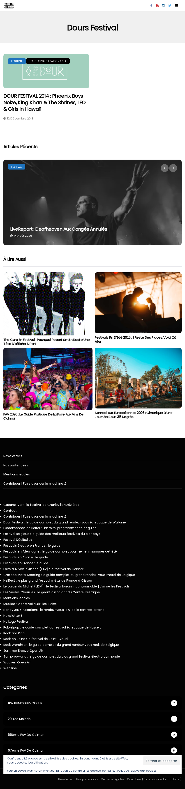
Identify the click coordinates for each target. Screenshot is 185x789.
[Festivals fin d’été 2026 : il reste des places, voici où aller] (138, 302)
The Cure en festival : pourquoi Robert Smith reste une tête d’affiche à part (46, 341)
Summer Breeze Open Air (23, 650)
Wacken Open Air (17, 662)
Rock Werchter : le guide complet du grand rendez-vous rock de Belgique (61, 644)
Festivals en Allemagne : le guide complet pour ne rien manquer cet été (60, 551)
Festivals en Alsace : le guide (25, 557)
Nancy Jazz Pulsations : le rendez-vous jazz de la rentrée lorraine (53, 610)
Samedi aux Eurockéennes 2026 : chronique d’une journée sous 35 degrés (133, 414)
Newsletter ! (12, 456)
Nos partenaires (15, 465)
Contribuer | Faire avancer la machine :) (34, 484)
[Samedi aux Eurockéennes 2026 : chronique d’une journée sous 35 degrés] (138, 378)
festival (17, 61)
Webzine (10, 668)
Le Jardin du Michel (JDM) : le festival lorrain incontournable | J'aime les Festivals (66, 586)
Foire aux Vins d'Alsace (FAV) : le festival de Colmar (43, 569)
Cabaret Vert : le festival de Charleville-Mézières (41, 504)
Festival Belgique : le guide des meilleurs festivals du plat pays (51, 534)
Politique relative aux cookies (137, 771)
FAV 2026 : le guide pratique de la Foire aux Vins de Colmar (43, 416)
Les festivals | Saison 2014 (48, 61)
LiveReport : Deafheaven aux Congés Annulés (58, 229)
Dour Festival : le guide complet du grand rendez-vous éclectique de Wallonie (64, 522)
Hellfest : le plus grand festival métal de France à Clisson (47, 580)
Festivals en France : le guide (25, 563)
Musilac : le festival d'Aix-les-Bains (30, 604)
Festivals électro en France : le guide (31, 545)
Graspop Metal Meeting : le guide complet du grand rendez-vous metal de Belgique (69, 575)
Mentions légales (16, 474)
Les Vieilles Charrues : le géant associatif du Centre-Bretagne (51, 592)
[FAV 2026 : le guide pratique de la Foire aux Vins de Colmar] (47, 379)
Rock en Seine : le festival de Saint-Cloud (35, 639)
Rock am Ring (14, 633)
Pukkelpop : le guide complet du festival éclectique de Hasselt (52, 627)
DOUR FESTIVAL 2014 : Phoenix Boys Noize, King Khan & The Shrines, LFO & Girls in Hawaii (44, 102)
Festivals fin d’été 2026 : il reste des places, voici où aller (135, 339)
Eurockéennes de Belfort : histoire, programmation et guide (50, 528)
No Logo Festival (15, 621)
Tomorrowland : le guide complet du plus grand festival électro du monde (61, 656)
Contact (10, 510)
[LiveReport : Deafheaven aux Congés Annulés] (92, 202)
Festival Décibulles (17, 539)
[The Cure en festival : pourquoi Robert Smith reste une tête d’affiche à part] (44, 303)
